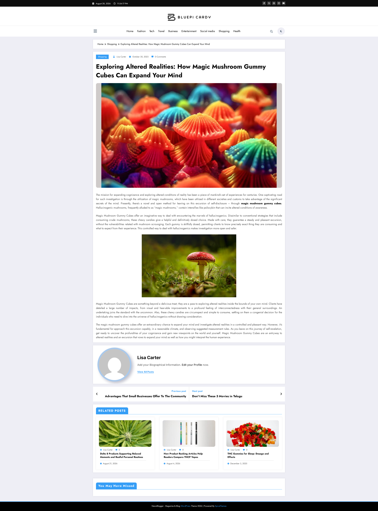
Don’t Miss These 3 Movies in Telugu (217, 396)
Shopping (224, 31)
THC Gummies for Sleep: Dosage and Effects (248, 455)
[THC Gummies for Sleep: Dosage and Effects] (252, 433)
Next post (197, 391)
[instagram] (279, 3)
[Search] (271, 31)
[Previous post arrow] (97, 394)
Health (236, 31)
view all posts (145, 371)
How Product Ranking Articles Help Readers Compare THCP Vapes (183, 455)
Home (130, 31)
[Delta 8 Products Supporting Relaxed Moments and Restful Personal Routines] (125, 433)
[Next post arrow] (281, 394)
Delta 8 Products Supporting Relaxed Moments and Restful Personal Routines (121, 455)
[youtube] (283, 3)
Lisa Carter (121, 56)
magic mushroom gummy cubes (261, 203)
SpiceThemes (221, 506)
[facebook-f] (264, 3)
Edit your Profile (192, 364)
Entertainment (188, 31)
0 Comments (160, 56)
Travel (161, 31)
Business (173, 31)
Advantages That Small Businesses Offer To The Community (145, 396)
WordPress (185, 506)
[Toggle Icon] (95, 31)
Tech (151, 31)
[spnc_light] (281, 31)
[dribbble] (274, 3)
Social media (207, 31)
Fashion (141, 31)
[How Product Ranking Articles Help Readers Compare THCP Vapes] (189, 433)
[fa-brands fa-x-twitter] (269, 3)
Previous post (179, 391)
